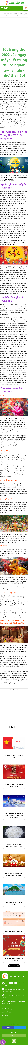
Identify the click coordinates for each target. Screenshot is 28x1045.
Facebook (7, 1027)
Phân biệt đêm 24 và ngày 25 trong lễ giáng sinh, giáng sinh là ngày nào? (14, 815)
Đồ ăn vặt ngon (6, 1012)
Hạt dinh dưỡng (7, 1009)
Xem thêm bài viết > (14, 965)
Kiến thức (5, 1015)
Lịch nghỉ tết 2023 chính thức (14, 931)
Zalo (20, 1027)
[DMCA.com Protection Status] (14, 1041)
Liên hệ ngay (14, 1035)
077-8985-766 (11, 983)
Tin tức (4, 1018)
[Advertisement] (14, 32)
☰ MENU (6, 8)
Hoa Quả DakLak (5, 13)
